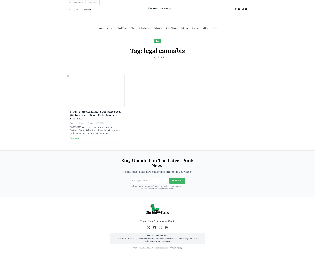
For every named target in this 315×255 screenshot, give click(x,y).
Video (205, 28)
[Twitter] (236, 9)
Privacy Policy (176, 248)
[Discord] (246, 9)
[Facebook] (239, 9)
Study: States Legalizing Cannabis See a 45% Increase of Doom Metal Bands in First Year (95, 115)
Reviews (195, 28)
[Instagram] (243, 9)
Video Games (144, 28)
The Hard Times (76, 3)
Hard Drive (92, 3)
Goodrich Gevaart (77, 123)
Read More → (75, 138)
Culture (157, 28)
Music (109, 28)
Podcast (87, 10)
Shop (215, 28)
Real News (122, 28)
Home (100, 28)
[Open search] (69, 10)
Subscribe (177, 181)
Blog (133, 28)
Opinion (184, 28)
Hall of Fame (171, 28)
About (75, 10)
